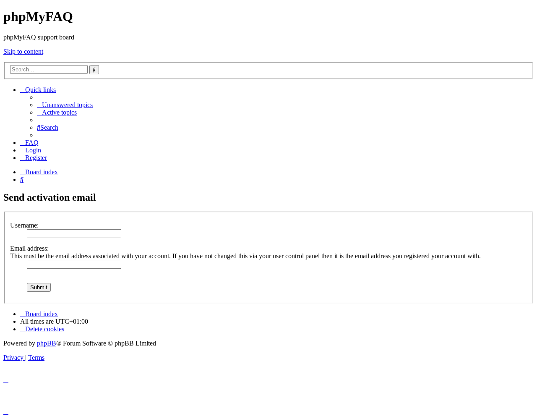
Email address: (29, 248)
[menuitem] (65, 104)
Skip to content (23, 51)
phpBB (46, 343)
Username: (24, 225)
